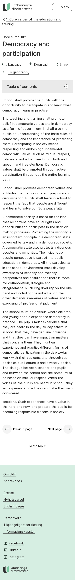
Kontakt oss (12, 481)
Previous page (22, 429)
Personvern (12, 518)
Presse (8, 493)
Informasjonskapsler (19, 531)
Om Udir (9, 474)
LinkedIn (15, 550)
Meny (65, 7)
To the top (35, 446)
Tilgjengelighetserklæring (22, 525)
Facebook (16, 543)
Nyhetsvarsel (13, 499)
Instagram (16, 557)
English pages (13, 506)
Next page (55, 429)
